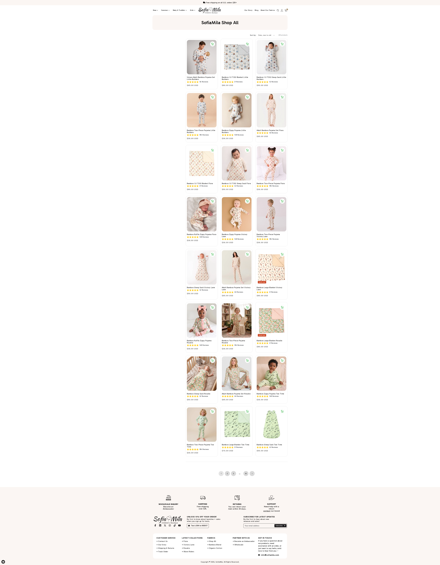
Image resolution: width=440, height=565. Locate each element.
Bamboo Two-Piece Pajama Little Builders (201, 131)
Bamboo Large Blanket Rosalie (269, 341)
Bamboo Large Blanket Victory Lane (269, 289)
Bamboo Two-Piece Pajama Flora (271, 183)
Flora (186, 541)
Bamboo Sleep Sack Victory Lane (201, 288)
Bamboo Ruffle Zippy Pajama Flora (201, 234)
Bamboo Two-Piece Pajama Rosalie (233, 342)
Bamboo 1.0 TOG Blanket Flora (200, 183)
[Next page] (252, 473)
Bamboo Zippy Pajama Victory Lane (234, 235)
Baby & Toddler (179, 10)
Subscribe (279, 526)
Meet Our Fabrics (268, 10)
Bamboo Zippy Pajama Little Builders (234, 131)
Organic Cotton (215, 548)
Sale (200, 10)
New (155, 10)
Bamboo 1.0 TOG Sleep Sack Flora (236, 183)
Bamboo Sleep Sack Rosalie (198, 394)
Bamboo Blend (215, 545)
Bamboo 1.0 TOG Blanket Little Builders (235, 78)
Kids (192, 10)
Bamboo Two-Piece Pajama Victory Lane (268, 235)
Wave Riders (189, 552)
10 (246, 474)
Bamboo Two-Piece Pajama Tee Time (200, 446)
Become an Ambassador (244, 541)
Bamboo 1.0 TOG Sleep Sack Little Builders (271, 78)
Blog (256, 10)
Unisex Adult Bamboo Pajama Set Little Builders (201, 78)
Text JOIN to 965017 (199, 526)
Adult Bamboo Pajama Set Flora (270, 130)
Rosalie (187, 548)
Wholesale (238, 545)
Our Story (248, 10)
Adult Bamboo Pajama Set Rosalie (236, 394)
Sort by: (253, 35)
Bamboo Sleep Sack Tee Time (269, 445)
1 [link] (221, 473)
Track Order (163, 552)
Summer (164, 10)
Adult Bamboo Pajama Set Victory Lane (236, 289)
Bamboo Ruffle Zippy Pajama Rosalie (199, 342)
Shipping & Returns (166, 548)
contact (266, 511)
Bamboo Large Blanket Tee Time (235, 445)
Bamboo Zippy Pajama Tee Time (270, 394)
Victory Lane (189, 545)
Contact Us (163, 541)
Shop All (212, 541)
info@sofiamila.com (270, 555)
